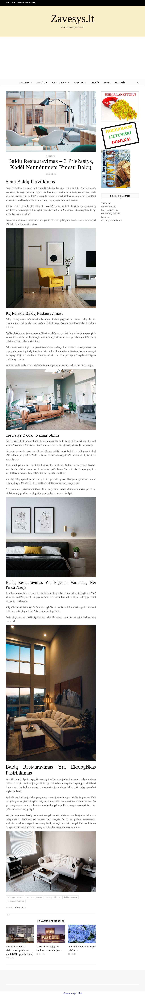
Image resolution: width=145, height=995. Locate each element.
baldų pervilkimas (53, 897)
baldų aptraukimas (15, 897)
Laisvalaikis (59, 82)
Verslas (78, 82)
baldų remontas (70, 897)
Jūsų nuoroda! (112, 220)
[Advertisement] (72, 58)
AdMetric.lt (20, 907)
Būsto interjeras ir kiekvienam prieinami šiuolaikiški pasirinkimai (19, 950)
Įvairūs (95, 82)
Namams (24, 82)
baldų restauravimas (81, 220)
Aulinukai (105, 202)
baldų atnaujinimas (34, 897)
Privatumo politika (73, 993)
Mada (107, 82)
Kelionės (120, 82)
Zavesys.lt (72, 18)
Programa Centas (109, 210)
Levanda (105, 217)
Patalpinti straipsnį (26, 3)
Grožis (41, 82)
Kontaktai (11, 3)
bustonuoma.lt (108, 206)
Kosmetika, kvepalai (111, 213)
